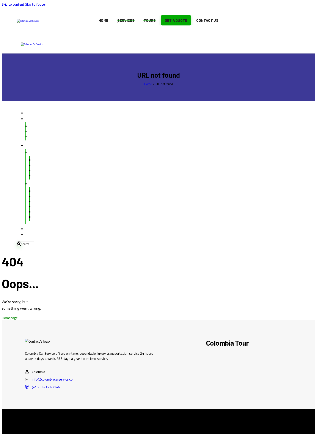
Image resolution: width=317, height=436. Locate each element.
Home (148, 84)
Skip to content (13, 4)
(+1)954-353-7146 (46, 387)
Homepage (10, 317)
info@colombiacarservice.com (53, 379)
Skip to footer (35, 4)
